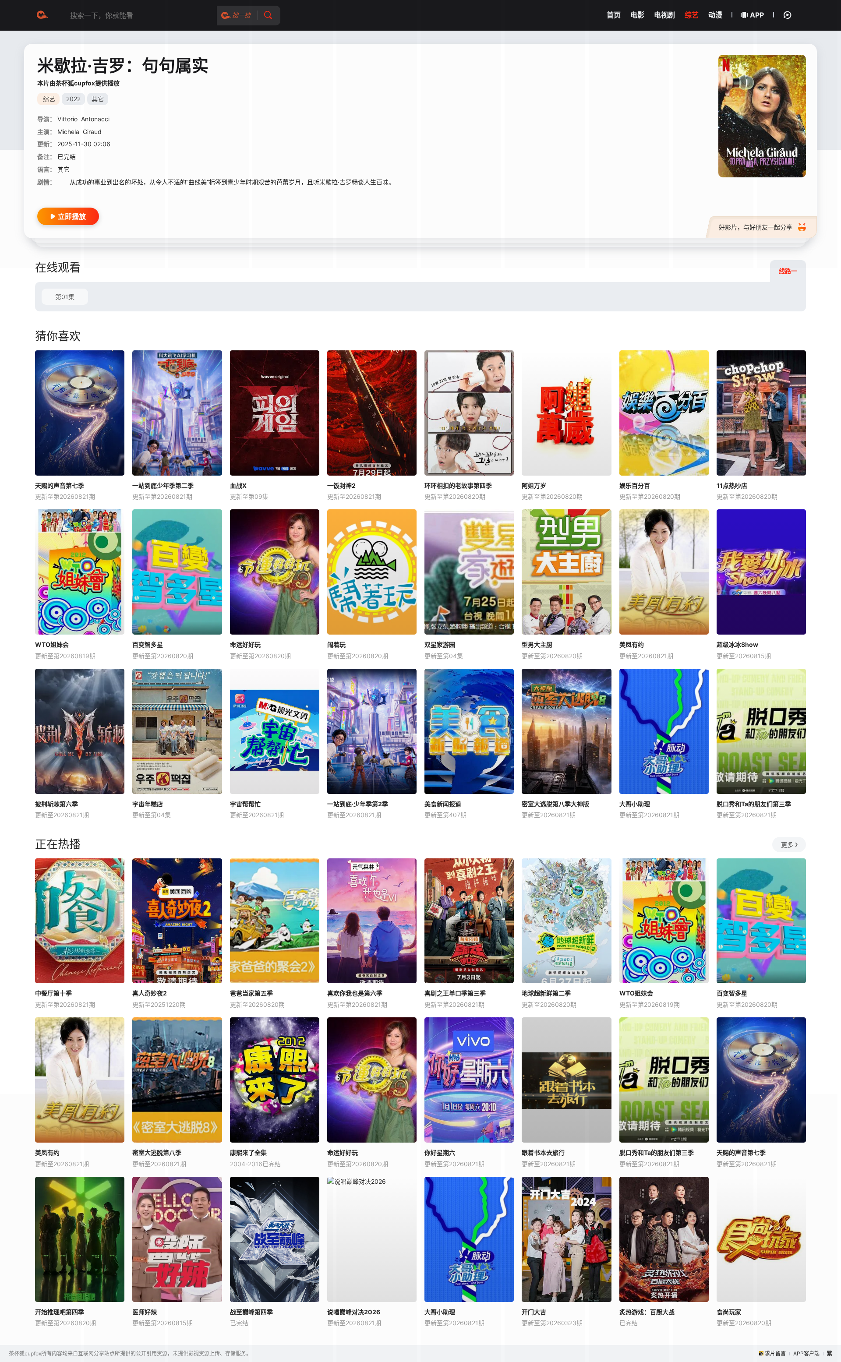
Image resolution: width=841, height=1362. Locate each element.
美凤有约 (631, 644)
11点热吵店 (732, 485)
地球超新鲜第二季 (546, 993)
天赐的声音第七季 (59, 485)
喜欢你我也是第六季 (354, 993)
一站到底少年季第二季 (163, 485)
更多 (787, 844)
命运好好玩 (245, 644)
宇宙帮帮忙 (245, 804)
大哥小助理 (634, 804)
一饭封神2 (341, 485)
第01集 (64, 296)
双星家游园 (439, 644)
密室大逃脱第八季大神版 (555, 804)
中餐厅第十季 (53, 993)
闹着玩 (336, 644)
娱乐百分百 (634, 485)
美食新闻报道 (442, 804)
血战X (238, 485)
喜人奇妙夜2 (149, 993)
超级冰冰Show (737, 644)
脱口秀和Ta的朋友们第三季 (754, 804)
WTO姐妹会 (52, 644)
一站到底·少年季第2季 (357, 804)
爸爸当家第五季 (251, 993)
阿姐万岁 (534, 485)
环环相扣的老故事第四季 (458, 485)
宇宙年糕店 (147, 804)
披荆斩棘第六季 (56, 804)
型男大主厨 (537, 644)
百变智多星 (147, 644)
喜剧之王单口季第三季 (455, 993)
